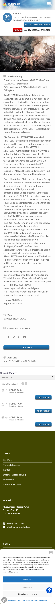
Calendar (12, 328)
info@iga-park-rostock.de (18, 527)
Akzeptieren (27, 579)
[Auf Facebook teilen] (8, 337)
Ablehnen (27, 587)
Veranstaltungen (11, 465)
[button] (51, 552)
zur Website (26, 347)
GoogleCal (25, 328)
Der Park (7, 460)
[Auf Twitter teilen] (13, 337)
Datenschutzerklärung (30, 600)
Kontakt (7, 469)
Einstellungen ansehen (27, 594)
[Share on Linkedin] (19, 337)
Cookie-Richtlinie (14, 600)
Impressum (43, 600)
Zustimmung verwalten (4, 600)
